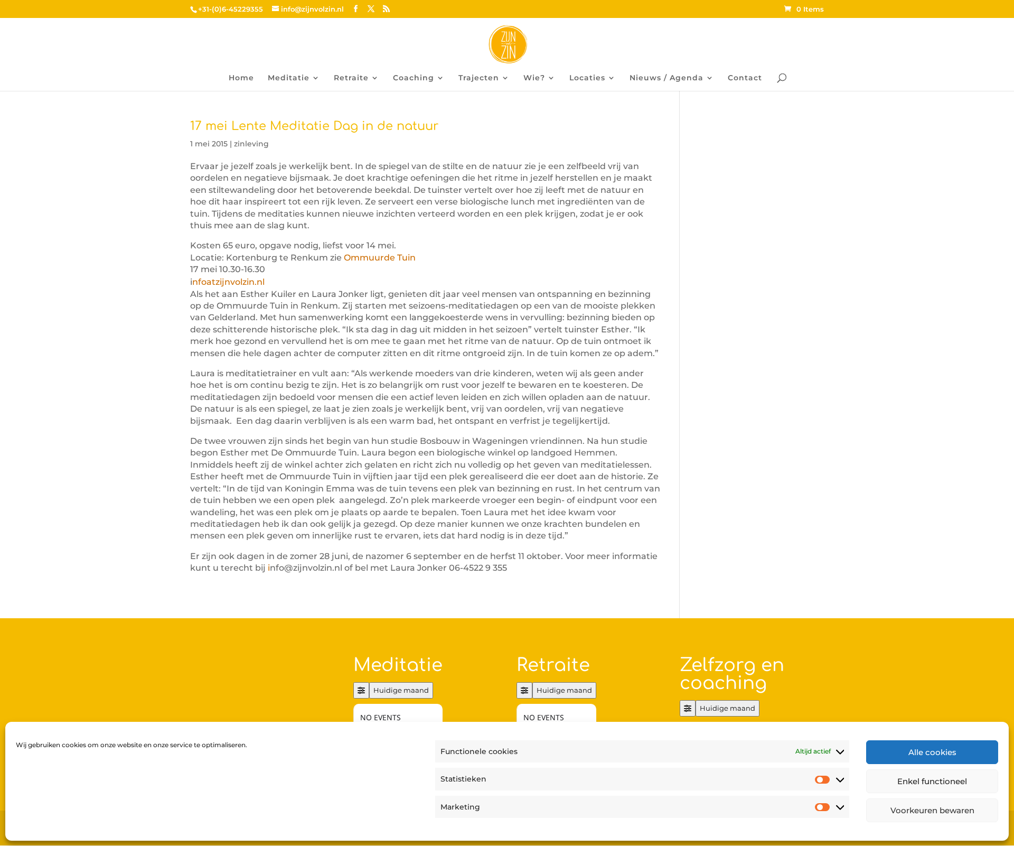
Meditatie (288, 78)
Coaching (413, 78)
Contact (745, 78)
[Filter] (361, 690)
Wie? (534, 78)
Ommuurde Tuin (380, 258)
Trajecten (478, 78)
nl (261, 282)
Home (241, 78)
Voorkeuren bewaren (932, 810)
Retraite (351, 78)
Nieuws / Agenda (666, 78)
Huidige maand (401, 690)
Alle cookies (932, 752)
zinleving (251, 143)
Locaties (587, 78)
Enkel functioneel (932, 781)
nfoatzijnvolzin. (224, 282)
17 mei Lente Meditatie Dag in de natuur (314, 126)
